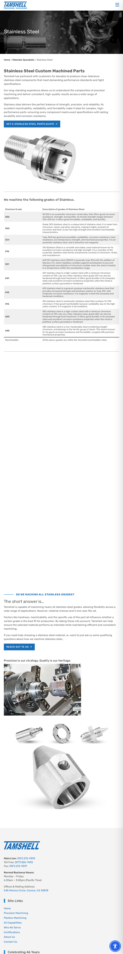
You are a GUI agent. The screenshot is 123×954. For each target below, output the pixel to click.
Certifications (12, 932)
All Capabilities (13, 922)
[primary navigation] (117, 5)
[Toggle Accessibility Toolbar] (115, 946)
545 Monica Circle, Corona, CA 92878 (26, 890)
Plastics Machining (15, 917)
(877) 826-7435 (24, 862)
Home (7, 60)
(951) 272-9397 (18, 866)
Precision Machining (16, 913)
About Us (9, 936)
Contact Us (10, 941)
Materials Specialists (23, 60)
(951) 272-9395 (26, 858)
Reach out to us (17, 647)
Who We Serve (12, 927)
